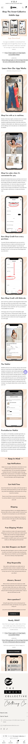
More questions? (14, 599)
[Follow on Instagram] (14, 2)
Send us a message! (14, 651)
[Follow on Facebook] (12, 2)
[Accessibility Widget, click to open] (25, 372)
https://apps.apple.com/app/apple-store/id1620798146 (15, 53)
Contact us (13, 614)
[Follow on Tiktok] (16, 2)
